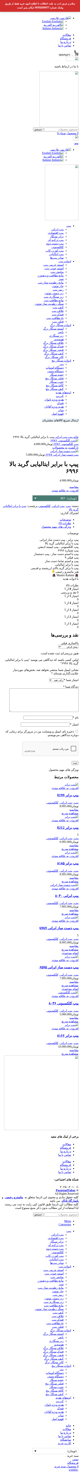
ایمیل (74, 724)
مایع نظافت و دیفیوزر (50, 275)
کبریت (60, 396)
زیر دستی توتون (54, 293)
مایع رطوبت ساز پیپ (51, 282)
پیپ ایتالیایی (56, 254)
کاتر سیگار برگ (54, 357)
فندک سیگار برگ (53, 346)
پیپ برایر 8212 (68, 828)
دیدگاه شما (71, 686)
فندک (60, 403)
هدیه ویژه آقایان (54, 406)
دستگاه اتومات (55, 367)
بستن (75, 1459)
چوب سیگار (56, 381)
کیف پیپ (58, 307)
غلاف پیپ (58, 310)
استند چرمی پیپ (53, 264)
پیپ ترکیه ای (56, 240)
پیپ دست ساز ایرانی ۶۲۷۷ (62, 454)
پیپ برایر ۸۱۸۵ (68, 863)
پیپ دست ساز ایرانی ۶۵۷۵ (59, 967)
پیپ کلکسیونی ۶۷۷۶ (66, 444)
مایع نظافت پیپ (54, 300)
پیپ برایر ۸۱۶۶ (68, 1036)
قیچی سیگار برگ (53, 349)
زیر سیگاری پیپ (54, 296)
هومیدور (59, 339)
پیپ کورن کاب (55, 250)
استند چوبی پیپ (54, 268)
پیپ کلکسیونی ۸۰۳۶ (64, 1003)
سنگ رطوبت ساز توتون (49, 303)
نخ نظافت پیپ (55, 318)
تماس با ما (64, 1154)
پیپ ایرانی (57, 229)
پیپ (70, 436)
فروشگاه (65, 1147)
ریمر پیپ (58, 289)
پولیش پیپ (57, 271)
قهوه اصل (58, 413)
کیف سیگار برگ (54, 353)
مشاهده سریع (70, 813)
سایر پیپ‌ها (57, 257)
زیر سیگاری (56, 335)
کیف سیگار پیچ (55, 389)
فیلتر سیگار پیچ (54, 378)
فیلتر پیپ (58, 321)
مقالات (67, 1144)
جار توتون (58, 286)
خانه (76, 436)
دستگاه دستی (55, 371)
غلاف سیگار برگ (53, 342)
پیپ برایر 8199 (68, 795)
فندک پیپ (58, 314)
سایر (61, 410)
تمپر (61, 279)
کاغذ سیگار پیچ (55, 385)
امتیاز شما (71, 680)
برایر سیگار (57, 236)
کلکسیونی (57, 247)
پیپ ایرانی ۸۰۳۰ (67, 896)
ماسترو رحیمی (14, 1197)
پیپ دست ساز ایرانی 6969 (59, 928)
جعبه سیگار (56, 374)
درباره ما (65, 1151)
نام (76, 717)
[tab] (36, 519)
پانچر (61, 332)
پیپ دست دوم (55, 243)
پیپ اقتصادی (56, 232)
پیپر (61, 364)
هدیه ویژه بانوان (54, 399)
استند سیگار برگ (53, 328)
